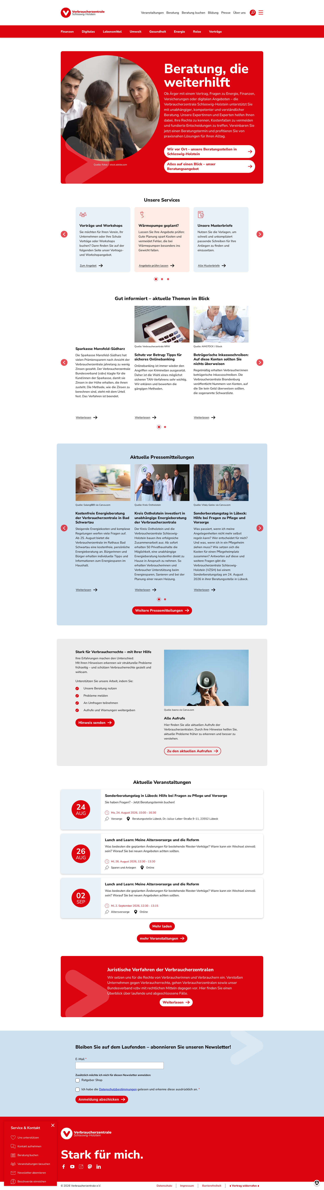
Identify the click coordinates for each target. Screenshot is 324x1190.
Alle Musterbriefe (209, 265)
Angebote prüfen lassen (153, 265)
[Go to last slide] (64, 234)
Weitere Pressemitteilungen (159, 610)
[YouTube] (72, 1166)
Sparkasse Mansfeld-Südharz (100, 348)
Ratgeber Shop (92, 1080)
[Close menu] (53, 1125)
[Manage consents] (317, 1183)
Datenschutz (164, 1186)
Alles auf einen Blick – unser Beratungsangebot (191, 166)
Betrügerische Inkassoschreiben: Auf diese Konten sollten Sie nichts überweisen (221, 359)
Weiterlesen (173, 1002)
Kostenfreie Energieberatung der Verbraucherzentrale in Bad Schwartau (102, 518)
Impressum (187, 1186)
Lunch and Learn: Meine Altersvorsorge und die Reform (152, 840)
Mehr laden (162, 926)
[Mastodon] (89, 1166)
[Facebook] (63, 1166)
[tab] (156, 279)
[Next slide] (259, 234)
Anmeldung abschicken (98, 1099)
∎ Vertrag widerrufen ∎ (244, 1186)
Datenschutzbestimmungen (118, 1089)
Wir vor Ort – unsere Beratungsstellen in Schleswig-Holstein (202, 151)
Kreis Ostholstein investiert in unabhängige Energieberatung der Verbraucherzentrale (160, 518)
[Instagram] (81, 1166)
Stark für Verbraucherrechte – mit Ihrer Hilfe (113, 651)
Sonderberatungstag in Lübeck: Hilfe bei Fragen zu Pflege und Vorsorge (220, 518)
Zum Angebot (88, 265)
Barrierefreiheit (211, 1186)
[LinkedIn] (98, 1166)
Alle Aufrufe (174, 718)
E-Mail (79, 1059)
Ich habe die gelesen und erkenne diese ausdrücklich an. (140, 1089)
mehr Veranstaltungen (159, 938)
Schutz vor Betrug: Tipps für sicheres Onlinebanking (158, 357)
